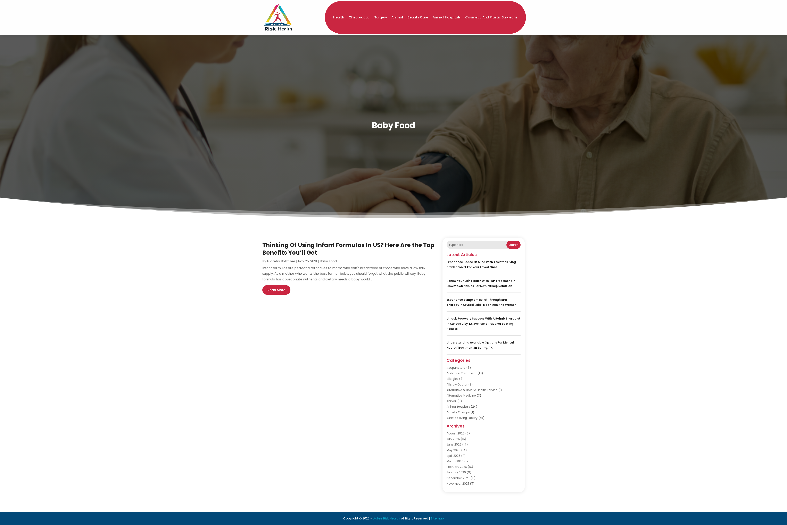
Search (513, 245)
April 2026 (453, 456)
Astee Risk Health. (386, 518)
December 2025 (458, 478)
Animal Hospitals (447, 17)
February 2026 (457, 467)
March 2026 (455, 461)
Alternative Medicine (461, 395)
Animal (397, 17)
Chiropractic (359, 17)
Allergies (452, 379)
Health (338, 17)
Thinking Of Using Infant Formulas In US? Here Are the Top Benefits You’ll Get (348, 248)
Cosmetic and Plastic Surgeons (491, 17)
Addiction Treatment (462, 373)
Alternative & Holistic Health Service (472, 390)
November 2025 (458, 484)
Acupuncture (456, 368)
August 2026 (455, 433)
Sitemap (437, 518)
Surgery (380, 17)
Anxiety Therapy (458, 412)
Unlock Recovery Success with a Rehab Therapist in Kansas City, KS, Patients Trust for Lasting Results (483, 323)
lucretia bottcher (281, 261)
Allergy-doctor (457, 384)
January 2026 (456, 472)
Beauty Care (417, 17)
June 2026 (454, 444)
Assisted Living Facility (462, 418)
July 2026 (453, 439)
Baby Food (328, 261)
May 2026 (453, 450)
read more (276, 290)
